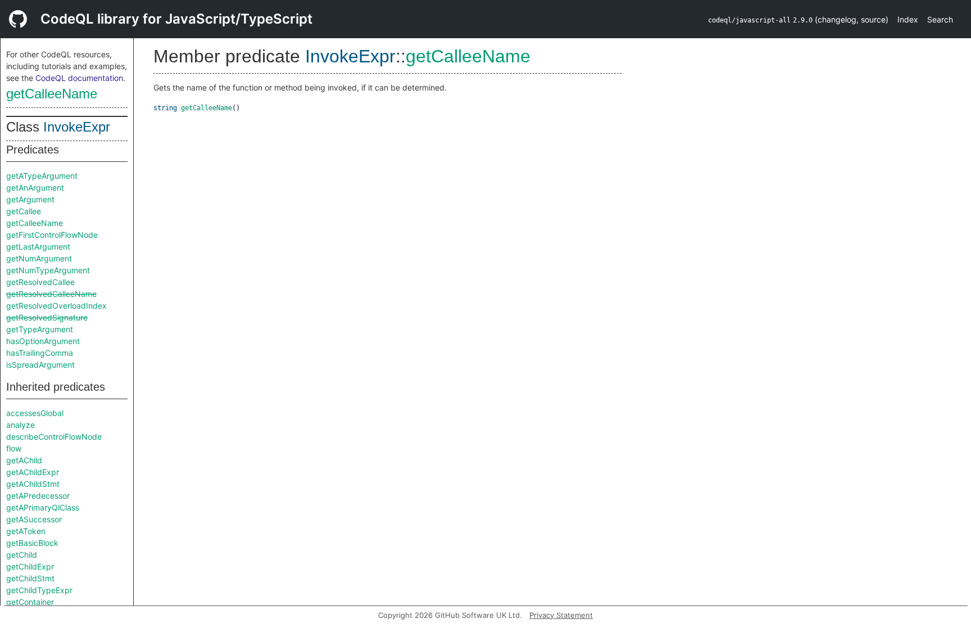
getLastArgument (38, 246)
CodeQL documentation (79, 78)
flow (13, 448)
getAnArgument (35, 187)
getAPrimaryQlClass (42, 507)
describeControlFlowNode (54, 436)
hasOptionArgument (43, 341)
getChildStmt (30, 578)
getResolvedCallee (40, 282)
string (165, 108)
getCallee (23, 211)
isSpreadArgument (40, 364)
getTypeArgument (39, 329)
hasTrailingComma (39, 353)
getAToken (26, 531)
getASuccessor (34, 519)
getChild (21, 554)
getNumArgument (39, 258)
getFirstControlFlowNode (52, 235)
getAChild (24, 460)
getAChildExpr (32, 472)
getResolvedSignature (47, 317)
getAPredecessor (38, 495)
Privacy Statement (561, 615)
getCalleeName (51, 93)
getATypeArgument (42, 175)
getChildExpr (30, 566)
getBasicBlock (32, 543)
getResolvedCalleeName (51, 294)
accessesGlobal (34, 413)
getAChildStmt (33, 484)
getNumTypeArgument (48, 270)
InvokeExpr (76, 126)
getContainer (30, 602)
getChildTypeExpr (39, 590)
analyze (20, 425)
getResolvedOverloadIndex (56, 305)
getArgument (30, 199)
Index (907, 19)
